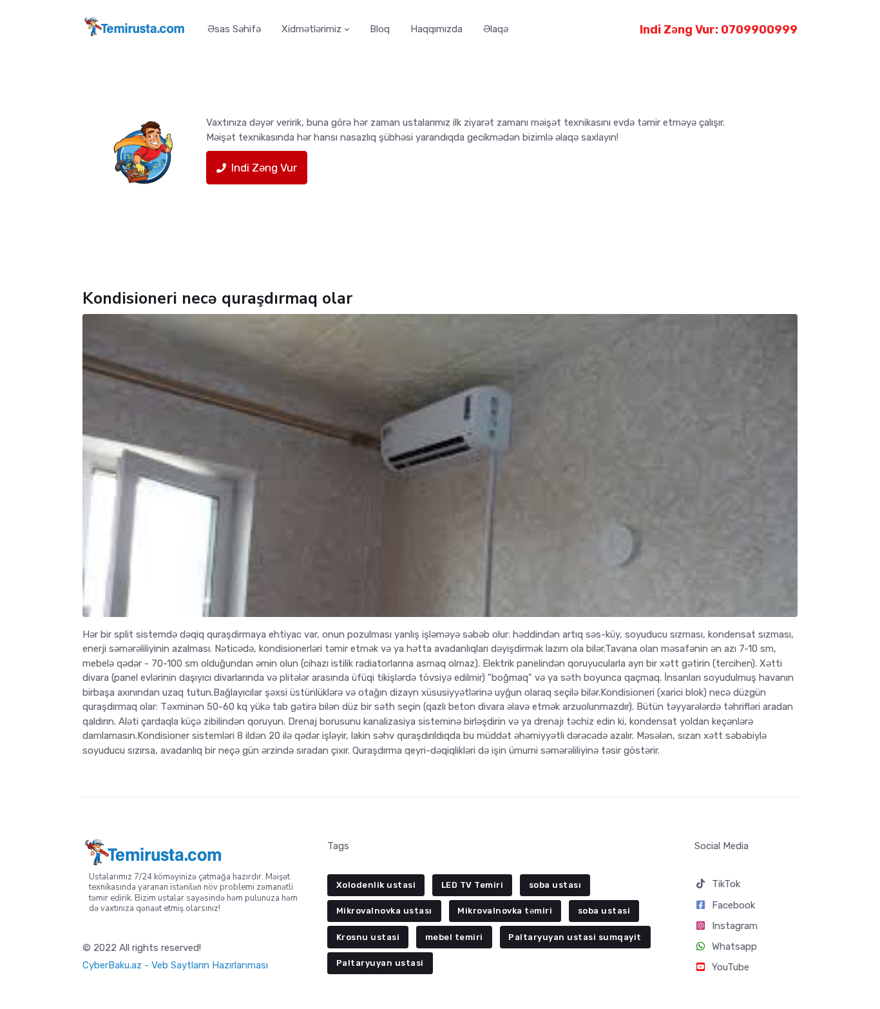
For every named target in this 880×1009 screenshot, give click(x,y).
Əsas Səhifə (234, 29)
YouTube (730, 967)
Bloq (380, 29)
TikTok (726, 884)
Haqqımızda (436, 29)
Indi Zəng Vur (264, 167)
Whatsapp (734, 946)
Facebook (733, 905)
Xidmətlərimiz (311, 29)
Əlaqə (495, 29)
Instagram (735, 926)
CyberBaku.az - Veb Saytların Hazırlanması (175, 965)
